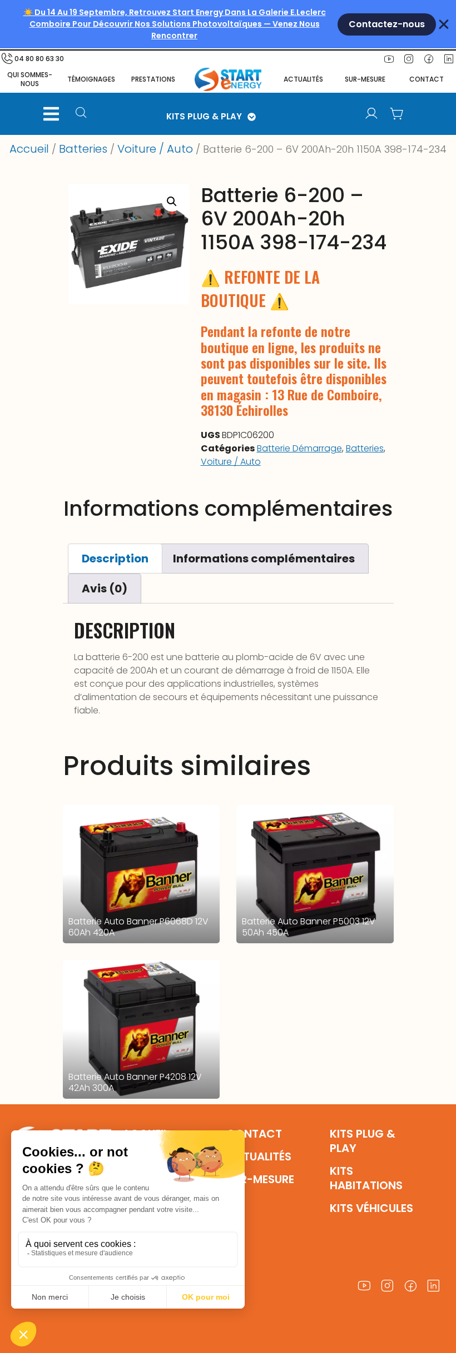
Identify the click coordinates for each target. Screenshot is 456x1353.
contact (426, 79)
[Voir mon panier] (397, 114)
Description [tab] (115, 558)
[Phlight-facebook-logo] (429, 59)
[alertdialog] (228, 24)
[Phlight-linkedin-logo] (433, 1285)
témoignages (91, 79)
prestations (153, 79)
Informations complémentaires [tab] (264, 558)
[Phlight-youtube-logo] (389, 59)
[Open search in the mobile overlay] (85, 114)
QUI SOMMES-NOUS (29, 79)
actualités (303, 79)
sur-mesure (365, 79)
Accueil (29, 149)
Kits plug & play (362, 1141)
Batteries (83, 149)
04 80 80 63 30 (39, 58)
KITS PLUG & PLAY (204, 116)
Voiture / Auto (155, 149)
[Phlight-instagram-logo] (409, 59)
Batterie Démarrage (299, 448)
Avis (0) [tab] (104, 588)
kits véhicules (371, 1208)
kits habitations (366, 1178)
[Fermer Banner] (443, 24)
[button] (51, 113)
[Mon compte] (371, 114)
